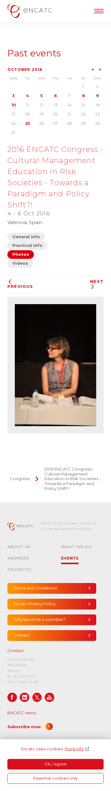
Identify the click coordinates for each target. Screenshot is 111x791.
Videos (20, 263)
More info (74, 749)
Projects (19, 569)
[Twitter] (37, 697)
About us (19, 546)
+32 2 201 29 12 (24, 677)
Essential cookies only (55, 778)
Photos (20, 254)
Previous (20, 286)
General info (26, 236)
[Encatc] (29, 11)
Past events (34, 53)
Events (70, 558)
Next (97, 281)
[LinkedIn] (24, 697)
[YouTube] (49, 697)
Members (18, 558)
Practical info (27, 245)
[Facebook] (12, 697)
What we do (76, 546)
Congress (20, 478)
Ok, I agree (55, 763)
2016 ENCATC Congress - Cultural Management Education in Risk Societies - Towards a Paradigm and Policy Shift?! (72, 479)
